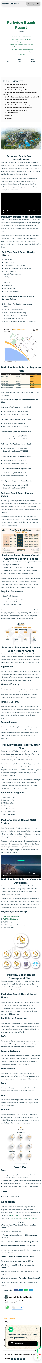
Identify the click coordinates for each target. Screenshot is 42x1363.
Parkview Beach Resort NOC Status (16, 102)
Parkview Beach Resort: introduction (16, 84)
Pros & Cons (8, 115)
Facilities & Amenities (12, 113)
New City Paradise (30, 1218)
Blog (6, 1322)
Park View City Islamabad (11, 916)
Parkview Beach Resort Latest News (16, 110)
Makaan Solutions (10, 4)
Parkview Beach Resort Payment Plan (16, 90)
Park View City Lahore (10, 919)
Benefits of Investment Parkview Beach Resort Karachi (22, 97)
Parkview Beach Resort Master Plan (16, 99)
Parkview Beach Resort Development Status (18, 107)
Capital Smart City (16, 1218)
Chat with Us (18, 1343)
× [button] (36, 1328)
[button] (16, 1290)
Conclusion (8, 118)
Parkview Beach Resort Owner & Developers (18, 105)
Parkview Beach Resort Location (15, 87)
